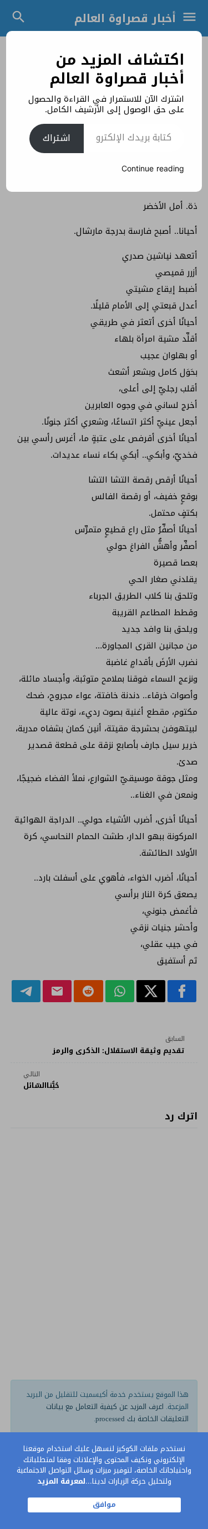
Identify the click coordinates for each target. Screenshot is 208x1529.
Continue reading (152, 168)
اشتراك (56, 137)
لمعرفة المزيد (61, 1481)
